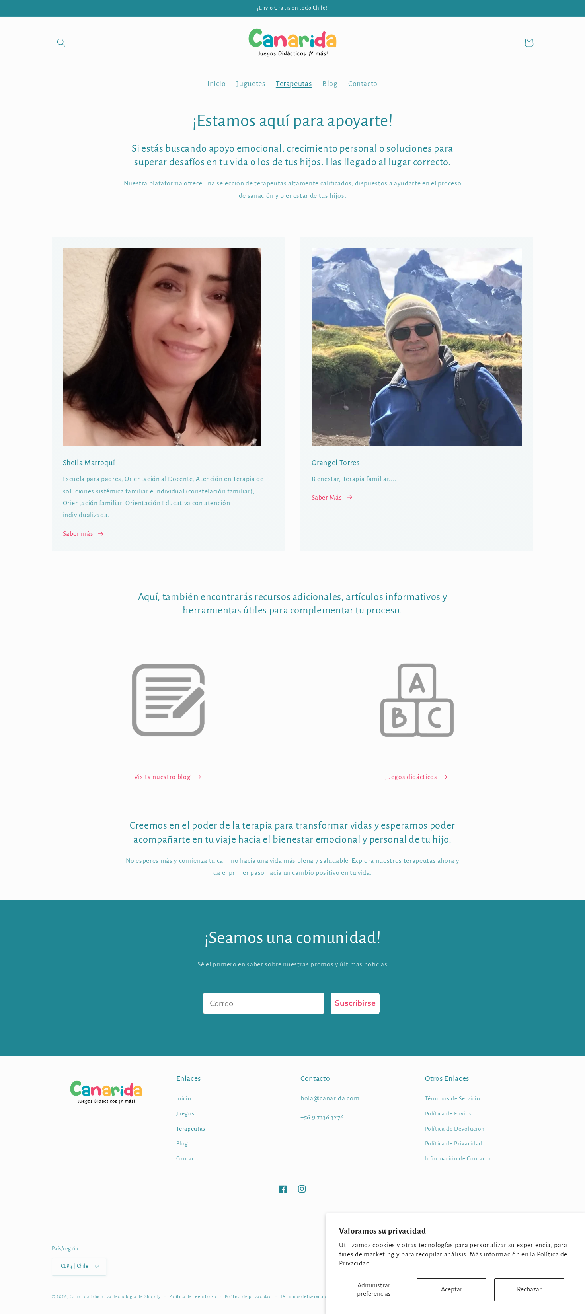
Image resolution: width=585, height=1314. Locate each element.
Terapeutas (191, 1129)
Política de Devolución (455, 1129)
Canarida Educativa (91, 1296)
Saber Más (327, 497)
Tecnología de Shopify (137, 1296)
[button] (61, 42)
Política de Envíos (448, 1114)
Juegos (185, 1114)
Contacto (188, 1159)
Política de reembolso (192, 1296)
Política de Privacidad (454, 1144)
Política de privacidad (248, 1296)
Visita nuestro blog (162, 777)
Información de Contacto (458, 1159)
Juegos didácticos (411, 777)
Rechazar (529, 1289)
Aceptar (451, 1289)
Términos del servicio (303, 1296)
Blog (182, 1144)
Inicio (183, 1099)
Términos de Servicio (452, 1099)
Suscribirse (355, 1003)
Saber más (78, 533)
